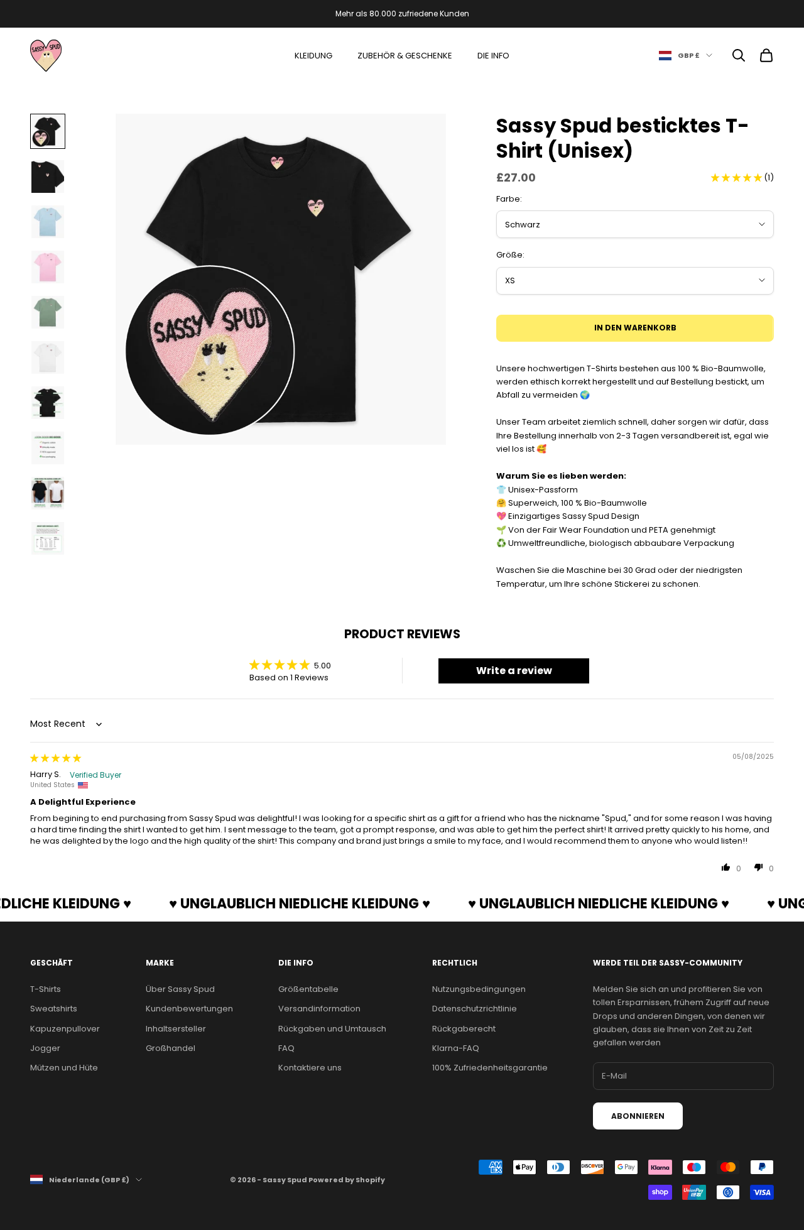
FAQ (286, 1048)
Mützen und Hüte (64, 1068)
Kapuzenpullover (65, 1029)
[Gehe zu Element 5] (47, 312)
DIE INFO (493, 56)
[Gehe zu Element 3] (47, 221)
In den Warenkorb (635, 327)
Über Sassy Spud (180, 989)
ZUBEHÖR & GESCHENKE (404, 56)
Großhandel (170, 1048)
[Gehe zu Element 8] (47, 447)
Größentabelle (308, 989)
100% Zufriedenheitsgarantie (490, 1068)
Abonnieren (638, 1116)
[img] (55, 758)
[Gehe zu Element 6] (47, 357)
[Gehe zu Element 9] (47, 493)
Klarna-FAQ (455, 1048)
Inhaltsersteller (176, 1029)
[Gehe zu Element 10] (47, 538)
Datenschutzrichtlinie (474, 1009)
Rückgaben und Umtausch (332, 1029)
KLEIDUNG (313, 56)
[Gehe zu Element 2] (47, 176)
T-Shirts (45, 989)
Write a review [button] (514, 670)
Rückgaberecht (464, 1029)
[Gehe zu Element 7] (47, 402)
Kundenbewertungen (189, 1009)
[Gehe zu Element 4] (47, 267)
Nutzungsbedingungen (479, 989)
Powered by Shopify (346, 1180)
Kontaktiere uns (310, 1068)
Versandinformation (319, 1009)
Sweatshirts (53, 1009)
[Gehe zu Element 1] (47, 131)
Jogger (45, 1048)
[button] (737, 177)
